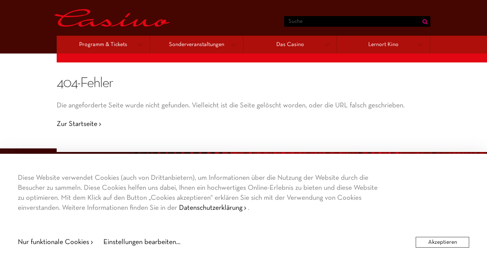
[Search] (425, 21)
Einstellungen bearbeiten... (141, 242)
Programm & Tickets (103, 44)
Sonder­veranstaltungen (196, 44)
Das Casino (290, 44)
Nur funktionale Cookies (53, 242)
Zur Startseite (77, 124)
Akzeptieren (442, 242)
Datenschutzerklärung (210, 208)
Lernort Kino (383, 44)
